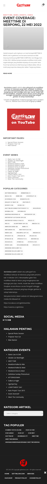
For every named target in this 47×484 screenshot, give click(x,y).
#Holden (37, 208)
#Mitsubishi (10, 229)
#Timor (20, 242)
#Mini (25, 226)
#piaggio (21, 236)
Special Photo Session (15, 142)
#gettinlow (9, 436)
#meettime (35, 436)
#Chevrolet (31, 196)
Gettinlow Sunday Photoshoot (18, 168)
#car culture (30, 430)
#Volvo (36, 245)
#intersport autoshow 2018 (15, 217)
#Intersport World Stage (14, 220)
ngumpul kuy (12, 173)
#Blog (8, 196)
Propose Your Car (14, 144)
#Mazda (35, 223)
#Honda (9, 211)
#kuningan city (23, 436)
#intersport (29, 214)
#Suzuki (8, 242)
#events (9, 205)
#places (33, 236)
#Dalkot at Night (11, 202)
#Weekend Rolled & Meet (14, 251)
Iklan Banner (12, 145)
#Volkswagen (22, 245)
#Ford (21, 205)
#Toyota (32, 242)
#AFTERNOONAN (11, 193)
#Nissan (36, 232)
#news (8, 232)
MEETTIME (7, 15)
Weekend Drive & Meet (16, 167)
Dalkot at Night (13, 171)
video (30, 15)
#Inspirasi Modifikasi (12, 214)
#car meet (31, 433)
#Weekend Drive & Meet (13, 248)
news (16, 15)
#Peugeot (9, 236)
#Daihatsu (24, 199)
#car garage (9, 433)
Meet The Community (15, 179)
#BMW (19, 196)
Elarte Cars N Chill (14, 159)
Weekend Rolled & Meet (16, 165)
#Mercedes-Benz (11, 226)
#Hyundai (22, 211)
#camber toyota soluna (13, 430)
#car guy (21, 433)
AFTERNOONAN (13, 170)
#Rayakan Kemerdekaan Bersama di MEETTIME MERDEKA (22, 442)
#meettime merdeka (11, 439)
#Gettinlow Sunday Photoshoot (17, 208)
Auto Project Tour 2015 (16, 176)
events (23, 15)
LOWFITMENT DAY (14, 174)
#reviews (35, 239)
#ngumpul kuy (22, 232)
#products (22, 239)
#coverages (10, 199)
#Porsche (9, 239)
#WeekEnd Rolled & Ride (14, 254)
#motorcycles (25, 229)
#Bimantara (25, 193)
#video (8, 245)
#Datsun (26, 202)
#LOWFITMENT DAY (21, 223)
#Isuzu (31, 220)
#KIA (7, 223)
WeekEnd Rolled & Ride (16, 163)
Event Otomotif (13, 177)
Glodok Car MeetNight (16, 160)
